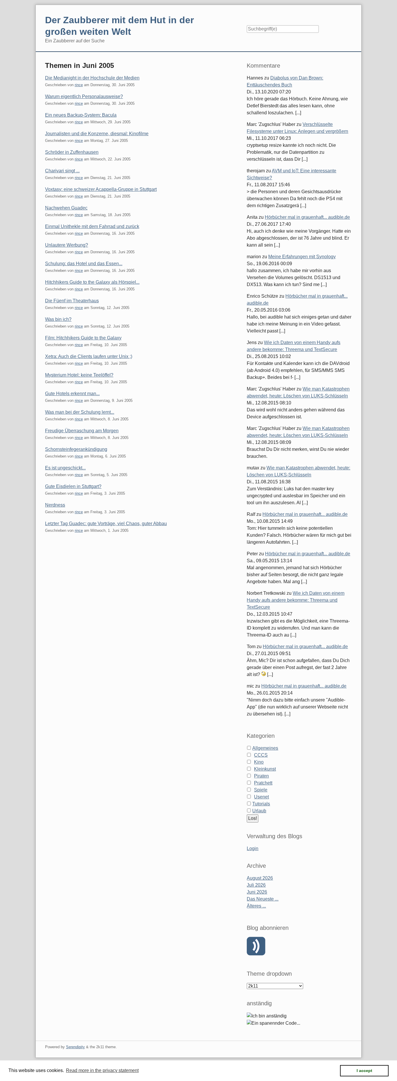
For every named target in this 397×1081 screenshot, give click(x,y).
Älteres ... (256, 905)
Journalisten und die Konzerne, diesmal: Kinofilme (97, 133)
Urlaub (259, 810)
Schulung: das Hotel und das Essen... (83, 263)
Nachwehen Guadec (66, 207)
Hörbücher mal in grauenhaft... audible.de (307, 217)
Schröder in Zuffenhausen (72, 152)
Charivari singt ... (62, 170)
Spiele (260, 789)
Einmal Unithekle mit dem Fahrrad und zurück (92, 226)
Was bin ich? (58, 319)
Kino (259, 762)
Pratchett (263, 782)
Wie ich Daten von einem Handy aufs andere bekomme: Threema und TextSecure (295, 600)
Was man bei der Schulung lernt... (79, 412)
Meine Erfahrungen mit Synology (302, 256)
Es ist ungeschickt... (65, 467)
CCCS (261, 755)
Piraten (261, 775)
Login (252, 848)
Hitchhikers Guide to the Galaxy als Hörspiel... (92, 282)
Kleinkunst (265, 769)
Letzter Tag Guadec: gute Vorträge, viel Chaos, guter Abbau (106, 523)
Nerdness (55, 504)
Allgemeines (265, 748)
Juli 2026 (256, 885)
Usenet (261, 796)
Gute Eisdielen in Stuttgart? (73, 486)
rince (79, 85)
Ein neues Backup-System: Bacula (81, 115)
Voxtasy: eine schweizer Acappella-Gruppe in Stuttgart (101, 189)
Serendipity (75, 1047)
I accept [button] (364, 1070)
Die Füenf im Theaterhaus (72, 300)
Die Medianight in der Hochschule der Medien (92, 77)
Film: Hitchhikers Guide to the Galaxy (83, 337)
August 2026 (260, 878)
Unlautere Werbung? (66, 245)
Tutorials (261, 803)
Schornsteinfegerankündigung (76, 449)
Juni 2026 (257, 892)
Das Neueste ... (262, 898)
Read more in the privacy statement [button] (102, 1070)
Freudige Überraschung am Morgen (82, 430)
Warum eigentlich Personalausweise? (84, 96)
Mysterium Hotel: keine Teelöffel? (79, 375)
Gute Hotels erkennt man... (72, 393)
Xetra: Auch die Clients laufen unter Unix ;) (88, 356)
